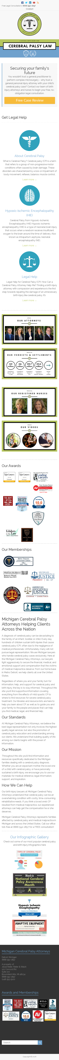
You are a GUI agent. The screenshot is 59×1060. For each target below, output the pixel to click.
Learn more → (29, 179)
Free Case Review (29, 100)
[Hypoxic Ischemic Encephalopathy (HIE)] (29, 900)
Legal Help (29, 277)
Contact (29, 9)
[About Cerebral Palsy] (29, 131)
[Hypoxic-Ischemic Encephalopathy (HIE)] (29, 186)
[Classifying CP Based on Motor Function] (29, 851)
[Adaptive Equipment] (29, 921)
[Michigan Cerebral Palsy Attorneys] (30, 14)
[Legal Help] (29, 252)
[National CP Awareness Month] (29, 874)
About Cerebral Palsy (29, 156)
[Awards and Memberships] (29, 998)
